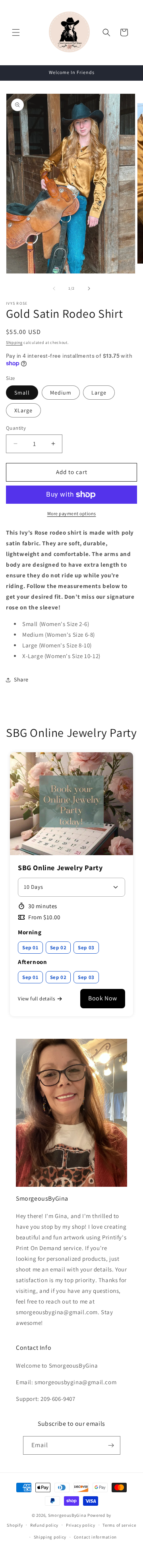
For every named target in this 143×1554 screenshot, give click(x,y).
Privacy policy (80, 1525)
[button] (16, 32)
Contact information (95, 1537)
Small (22, 392)
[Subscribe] (111, 1445)
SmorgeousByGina (67, 1515)
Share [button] (21, 679)
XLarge (23, 410)
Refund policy (44, 1525)
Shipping (14, 342)
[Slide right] (89, 288)
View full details (36, 998)
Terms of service (119, 1525)
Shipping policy (50, 1537)
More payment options (71, 513)
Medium (61, 392)
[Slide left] (54, 288)
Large (98, 392)
